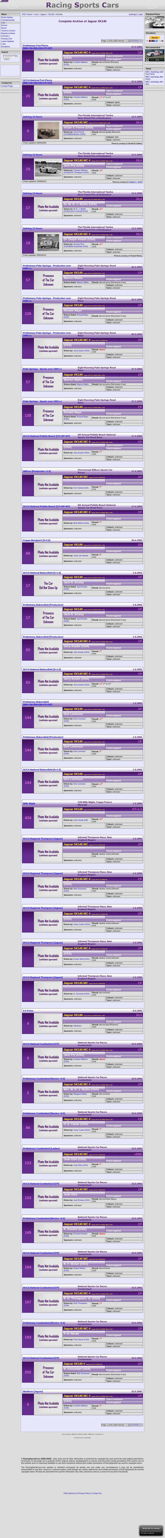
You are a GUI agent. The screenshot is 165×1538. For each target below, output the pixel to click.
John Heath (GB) (81, 820)
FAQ (66, 1493)
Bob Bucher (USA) (77, 134)
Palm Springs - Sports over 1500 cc (42, 369)
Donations (5, 47)
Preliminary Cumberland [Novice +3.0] (44, 1078)
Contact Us (96, 1493)
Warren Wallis (83, 282)
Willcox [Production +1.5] (37, 471)
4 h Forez (28, 1010)
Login (140, 14)
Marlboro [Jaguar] (33, 1391)
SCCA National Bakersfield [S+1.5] (42, 573)
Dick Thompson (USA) (79, 172)
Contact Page (7, 86)
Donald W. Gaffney (135, 143)
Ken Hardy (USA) (81, 488)
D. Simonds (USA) (81, 994)
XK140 (51, 14)
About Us (73, 1493)
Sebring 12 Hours (32, 116)
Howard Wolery (136, 256)
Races (4, 28)
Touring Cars (6, 39)
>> (141, 41)
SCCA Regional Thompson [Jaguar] (43, 838)
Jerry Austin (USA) (81, 351)
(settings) (133, 14)
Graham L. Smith (135, 182)
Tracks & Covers (8, 31)
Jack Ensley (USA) (82, 1200)
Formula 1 (5, 36)
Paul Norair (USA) (81, 1340)
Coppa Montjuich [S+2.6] (36, 540)
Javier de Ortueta (81, 556)
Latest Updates (7, 41)
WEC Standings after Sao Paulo (155, 73)
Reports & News (8, 33)
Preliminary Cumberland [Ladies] (41, 1148)
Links (3, 44)
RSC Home (27, 14)
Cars (36, 14)
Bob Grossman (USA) (78, 246)
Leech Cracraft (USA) (78, 211)
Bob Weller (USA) (81, 523)
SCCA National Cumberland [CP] (41, 1044)
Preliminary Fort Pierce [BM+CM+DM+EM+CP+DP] (37, 46)
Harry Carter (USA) (82, 924)
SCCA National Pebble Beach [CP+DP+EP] (46, 436)
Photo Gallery (7, 17)
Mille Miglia (29, 803)
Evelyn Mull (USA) (81, 959)
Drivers (4, 25)
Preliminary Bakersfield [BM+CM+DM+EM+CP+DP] (37, 703)
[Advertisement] (10, 70)
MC (85, 52)
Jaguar (43, 14)
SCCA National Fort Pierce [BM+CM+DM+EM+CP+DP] (37, 81)
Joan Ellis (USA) (81, 1165)
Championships (8, 20)
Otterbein (77, 1026)
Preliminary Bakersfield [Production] (43, 605)
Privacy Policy (84, 1493)
